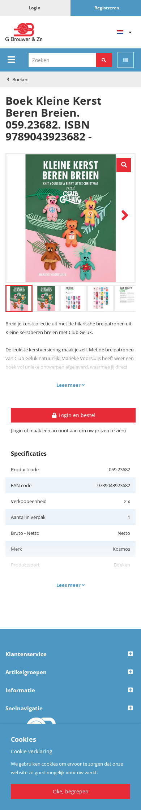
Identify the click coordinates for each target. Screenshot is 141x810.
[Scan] (126, 60)
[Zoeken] (104, 60)
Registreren (106, 8)
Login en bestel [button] (76, 415)
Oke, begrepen (71, 791)
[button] (70, 654)
